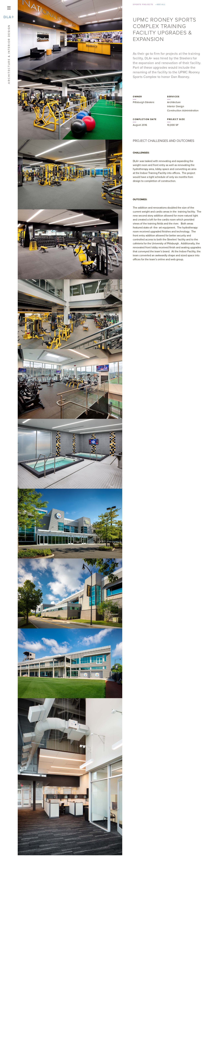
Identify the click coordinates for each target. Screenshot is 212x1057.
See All (161, 4)
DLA (8, 17)
